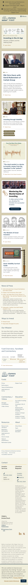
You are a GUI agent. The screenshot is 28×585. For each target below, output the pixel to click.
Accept (23, 580)
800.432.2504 (7, 475)
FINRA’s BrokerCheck (5, 526)
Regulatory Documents (5, 430)
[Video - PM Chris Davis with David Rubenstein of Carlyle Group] (14, 60)
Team (16, 428)
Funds (4, 379)
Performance (5, 385)
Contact (5, 463)
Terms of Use (12, 452)
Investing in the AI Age (13, 38)
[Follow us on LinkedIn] (20, 533)
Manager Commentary (5, 403)
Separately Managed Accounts (11, 323)
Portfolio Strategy (9, 133)
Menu (24, 16)
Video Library (5, 406)
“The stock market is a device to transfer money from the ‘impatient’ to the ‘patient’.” (13, 166)
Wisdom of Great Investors (19, 413)
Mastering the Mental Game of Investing (19, 409)
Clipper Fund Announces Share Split (12, 292)
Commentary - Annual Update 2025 (22, 360)
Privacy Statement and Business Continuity (11, 451)
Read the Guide (9, 275)
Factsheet (14, 359)
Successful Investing (9, 135)
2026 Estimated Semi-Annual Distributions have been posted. (14, 289)
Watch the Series (15, 208)
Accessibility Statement (7, 454)
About (17, 422)
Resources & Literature (5, 426)
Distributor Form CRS (7, 530)
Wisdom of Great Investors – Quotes (20, 417)
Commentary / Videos (7, 398)
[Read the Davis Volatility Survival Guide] (11, 253)
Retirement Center (6, 442)
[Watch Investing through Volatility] (14, 108)
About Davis (18, 426)
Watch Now (8, 95)
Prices (3, 383)
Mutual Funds (6, 321)
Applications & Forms (5, 390)
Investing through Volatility (12, 119)
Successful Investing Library (20, 401)
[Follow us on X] (24, 533)
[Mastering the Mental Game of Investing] (14, 185)
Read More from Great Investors (13, 174)
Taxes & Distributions (7, 387)
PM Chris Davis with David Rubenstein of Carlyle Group (12, 77)
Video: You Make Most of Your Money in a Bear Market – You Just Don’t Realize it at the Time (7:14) (14, 296)
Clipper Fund (5, 360)
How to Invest (5, 436)
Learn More (8, 45)
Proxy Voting (4, 452)
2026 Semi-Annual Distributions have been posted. (14, 3)
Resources (5, 422)
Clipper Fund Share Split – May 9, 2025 (15, 6)
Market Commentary (9, 131)
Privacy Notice (18, 577)
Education (19, 397)
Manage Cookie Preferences (11, 581)
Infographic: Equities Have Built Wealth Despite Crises (13, 308)
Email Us (21, 477)
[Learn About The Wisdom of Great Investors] (14, 222)
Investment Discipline (18, 431)
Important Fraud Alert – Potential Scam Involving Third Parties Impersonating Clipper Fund (14, 10)
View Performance (7, 365)
